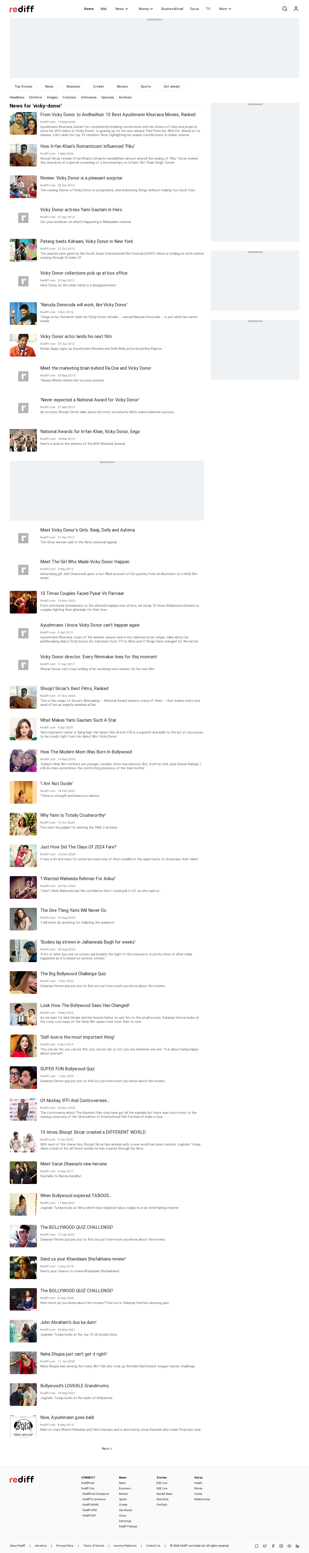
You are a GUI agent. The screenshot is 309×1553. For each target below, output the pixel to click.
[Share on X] (265, 1546)
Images (52, 97)
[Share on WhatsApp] (257, 1546)
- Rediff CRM (89, 1510)
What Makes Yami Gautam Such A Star (78, 720)
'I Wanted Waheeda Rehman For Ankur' (78, 878)
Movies (122, 86)
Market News (165, 1493)
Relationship (202, 1499)
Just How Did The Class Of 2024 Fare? (78, 847)
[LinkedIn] (297, 1546)
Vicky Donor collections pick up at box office (84, 273)
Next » (107, 1449)
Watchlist (163, 1499)
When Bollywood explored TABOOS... (76, 1195)
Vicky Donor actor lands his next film (76, 336)
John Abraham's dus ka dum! (68, 1322)
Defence (35, 97)
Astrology (125, 1521)
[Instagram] (281, 1546)
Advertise (41, 1545)
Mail (104, 9)
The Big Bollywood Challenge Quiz (73, 973)
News (120, 9)
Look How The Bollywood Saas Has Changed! (84, 1005)
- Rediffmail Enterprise (95, 1493)
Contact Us (153, 1545)
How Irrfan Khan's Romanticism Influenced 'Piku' (87, 146)
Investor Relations (125, 1545)
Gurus (194, 9)
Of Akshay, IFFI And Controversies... (75, 1100)
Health (198, 1483)
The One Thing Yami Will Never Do (73, 910)
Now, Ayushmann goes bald (67, 1417)
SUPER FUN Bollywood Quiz (67, 1068)
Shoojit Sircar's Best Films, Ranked (74, 688)
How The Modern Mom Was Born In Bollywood (86, 752)
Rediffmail (87, 1483)
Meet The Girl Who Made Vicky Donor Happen (84, 561)
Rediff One (87, 1488)
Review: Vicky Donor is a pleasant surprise (81, 178)
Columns (69, 97)
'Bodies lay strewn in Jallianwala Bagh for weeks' (87, 942)
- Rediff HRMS (89, 1504)
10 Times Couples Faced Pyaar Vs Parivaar (82, 593)
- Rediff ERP (88, 1515)
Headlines (17, 97)
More (223, 9)
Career (198, 1493)
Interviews (89, 97)
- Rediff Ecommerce (93, 1499)
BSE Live (162, 1483)
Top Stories (23, 86)
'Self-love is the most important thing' (77, 1037)
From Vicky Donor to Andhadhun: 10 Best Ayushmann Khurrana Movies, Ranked (117, 114)
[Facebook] (273, 1546)
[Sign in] (295, 8)
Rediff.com (187, 1545)
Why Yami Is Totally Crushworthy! (72, 815)
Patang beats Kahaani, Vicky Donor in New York (86, 241)
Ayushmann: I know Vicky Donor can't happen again (90, 625)
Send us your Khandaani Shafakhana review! (83, 1259)
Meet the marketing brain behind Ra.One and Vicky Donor (95, 368)
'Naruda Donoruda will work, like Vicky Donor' (84, 304)
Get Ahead (125, 1510)
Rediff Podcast (128, 1526)
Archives (125, 97)
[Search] (284, 8)
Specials (107, 97)
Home (89, 9)
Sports (146, 86)
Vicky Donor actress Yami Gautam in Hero (81, 209)
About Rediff (17, 1545)
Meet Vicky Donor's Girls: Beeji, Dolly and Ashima (87, 530)
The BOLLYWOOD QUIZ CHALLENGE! (76, 1227)
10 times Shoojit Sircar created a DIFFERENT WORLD (93, 1132)
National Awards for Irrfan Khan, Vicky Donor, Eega (90, 431)
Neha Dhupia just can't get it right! (73, 1354)
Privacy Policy (64, 1545)
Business (74, 86)
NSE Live (162, 1488)
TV (208, 9)
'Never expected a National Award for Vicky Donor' (89, 400)
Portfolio (162, 1504)
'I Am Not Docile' (56, 783)
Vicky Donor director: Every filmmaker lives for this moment (98, 656)
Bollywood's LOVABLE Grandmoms (74, 1385)
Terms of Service (93, 1545)
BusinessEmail (172, 9)
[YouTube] (289, 1546)
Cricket (98, 86)
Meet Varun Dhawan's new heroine (73, 1164)
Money (144, 9)
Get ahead (171, 86)
